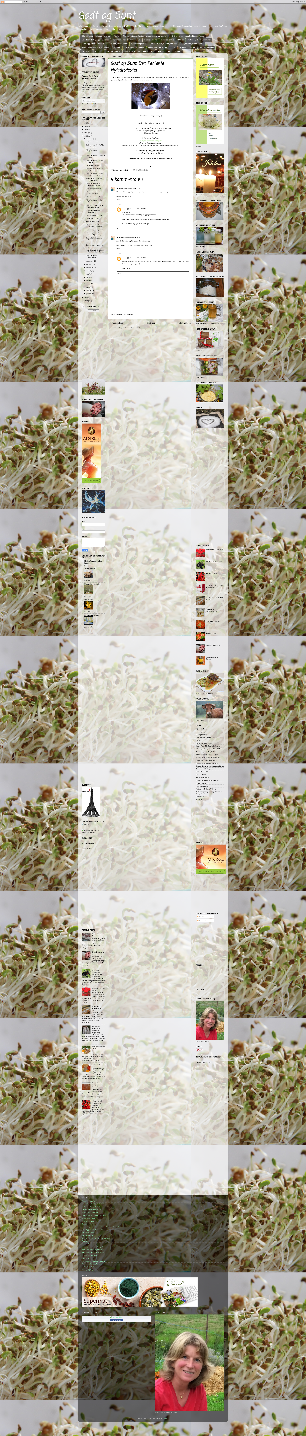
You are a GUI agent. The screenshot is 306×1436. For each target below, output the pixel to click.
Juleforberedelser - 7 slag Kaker (94, 201)
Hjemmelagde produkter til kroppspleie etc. (95, 179)
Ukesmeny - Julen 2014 (93, 165)
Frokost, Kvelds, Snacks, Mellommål (164, 44)
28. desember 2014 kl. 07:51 (132, 188)
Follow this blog (116, 1320)
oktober (89, 264)
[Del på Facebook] (144, 170)
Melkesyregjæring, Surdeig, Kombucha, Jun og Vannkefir (145, 36)
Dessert (117, 47)
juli (87, 274)
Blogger (165, 1418)
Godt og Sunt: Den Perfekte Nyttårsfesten (137, 67)
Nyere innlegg (117, 322)
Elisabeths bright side (92, 584)
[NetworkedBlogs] (116, 1317)
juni (87, 277)
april (88, 284)
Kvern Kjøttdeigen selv (98, 953)
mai (87, 280)
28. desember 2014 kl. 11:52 (132, 237)
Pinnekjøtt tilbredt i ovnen (98, 1047)
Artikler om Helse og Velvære (169, 51)
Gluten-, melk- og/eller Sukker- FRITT (139, 51)
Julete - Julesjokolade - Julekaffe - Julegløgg (93, 184)
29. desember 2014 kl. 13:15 (137, 258)
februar (89, 290)
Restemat (99, 51)
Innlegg (201, 917)
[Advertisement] (91, 668)
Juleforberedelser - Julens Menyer (94, 161)
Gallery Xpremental (91, 615)
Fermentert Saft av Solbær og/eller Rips (214, 586)
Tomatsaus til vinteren (213, 621)
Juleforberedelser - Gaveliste (95, 197)
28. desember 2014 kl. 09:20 (137, 209)
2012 (86, 301)
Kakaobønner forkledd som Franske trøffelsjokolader (95, 251)
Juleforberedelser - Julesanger (92, 151)
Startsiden (151, 322)
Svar (118, 199)
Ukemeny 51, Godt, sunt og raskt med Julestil (95, 206)
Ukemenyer (86, 51)
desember (89, 139)
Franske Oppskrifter (187, 47)
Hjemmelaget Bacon (96, 935)
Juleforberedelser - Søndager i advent (95, 156)
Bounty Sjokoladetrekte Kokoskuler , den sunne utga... (94, 240)
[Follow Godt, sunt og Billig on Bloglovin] (91, 816)
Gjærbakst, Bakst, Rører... (193, 44)
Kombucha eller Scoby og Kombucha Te (97, 1085)
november (89, 261)
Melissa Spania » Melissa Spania (93, 562)
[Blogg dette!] (140, 170)
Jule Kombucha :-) (92, 218)
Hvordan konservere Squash (212, 658)
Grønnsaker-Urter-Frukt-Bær (172, 40)
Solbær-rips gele (97, 1101)
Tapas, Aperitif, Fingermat (134, 47)
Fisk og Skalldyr (150, 40)
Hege (124, 209)
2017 (86, 126)
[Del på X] (142, 170)
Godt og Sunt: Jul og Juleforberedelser (90, 77)
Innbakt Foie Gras (92, 142)
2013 (86, 298)
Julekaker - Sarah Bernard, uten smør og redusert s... (95, 226)
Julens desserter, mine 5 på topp (94, 169)
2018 (86, 123)
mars (88, 287)
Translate (98, 104)
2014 (86, 136)
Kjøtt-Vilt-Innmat (119, 40)
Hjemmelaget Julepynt (93, 189)
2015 (86, 133)
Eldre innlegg (185, 322)
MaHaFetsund (89, 600)
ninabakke (120, 188)
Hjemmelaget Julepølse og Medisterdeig (96, 1028)
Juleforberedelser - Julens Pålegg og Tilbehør (94, 174)
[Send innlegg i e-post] (133, 170)
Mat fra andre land (206, 47)
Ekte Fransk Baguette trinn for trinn (97, 1008)
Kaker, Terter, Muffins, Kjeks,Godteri (96, 47)
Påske (116, 36)
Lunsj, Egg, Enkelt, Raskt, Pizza (94, 44)
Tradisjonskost (89, 568)
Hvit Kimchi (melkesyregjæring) (212, 610)
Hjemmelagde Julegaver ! (94, 230)
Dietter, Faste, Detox (119, 44)
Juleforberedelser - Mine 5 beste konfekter (94, 193)
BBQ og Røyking (113, 51)
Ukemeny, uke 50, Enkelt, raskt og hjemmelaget (94, 234)
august (88, 271)
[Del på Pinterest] (147, 170)
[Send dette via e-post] (138, 170)
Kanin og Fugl (135, 40)
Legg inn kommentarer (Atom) (129, 328)
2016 (86, 129)
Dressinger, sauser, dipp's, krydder (161, 47)
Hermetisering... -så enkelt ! (98, 989)
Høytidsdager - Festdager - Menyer (96, 36)
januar (88, 293)
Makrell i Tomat (211, 633)
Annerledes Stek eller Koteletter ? (93, 211)
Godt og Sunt (106, 16)
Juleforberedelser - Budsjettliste (92, 256)
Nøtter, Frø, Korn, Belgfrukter (199, 40)
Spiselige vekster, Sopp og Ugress (95, 40)
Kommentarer (204, 921)
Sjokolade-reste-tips (92, 221)
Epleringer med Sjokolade (94, 215)
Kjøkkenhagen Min (138, 44)
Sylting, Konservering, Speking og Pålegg (188, 36)
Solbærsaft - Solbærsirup (96, 971)
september (90, 267)
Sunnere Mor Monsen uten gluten (95, 246)
